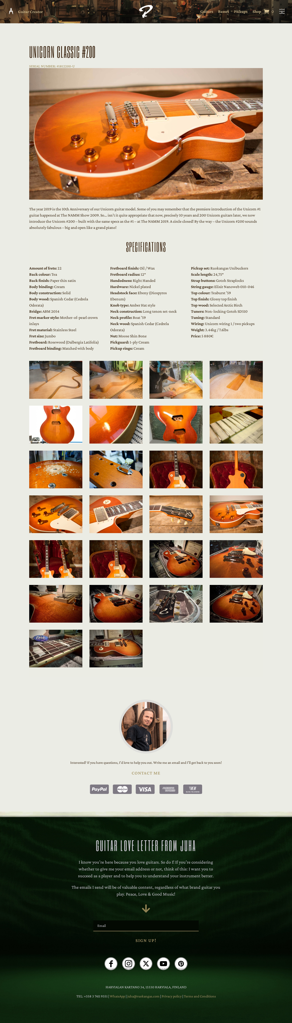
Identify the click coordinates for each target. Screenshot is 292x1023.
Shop (257, 12)
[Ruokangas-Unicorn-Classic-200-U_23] (176, 621)
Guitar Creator (30, 11)
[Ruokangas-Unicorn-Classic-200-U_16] (236, 531)
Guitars (206, 12)
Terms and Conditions (200, 996)
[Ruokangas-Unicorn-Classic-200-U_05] (55, 442)
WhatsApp (117, 996)
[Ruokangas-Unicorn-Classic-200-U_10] (116, 487)
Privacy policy (172, 996)
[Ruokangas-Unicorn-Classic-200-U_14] (116, 531)
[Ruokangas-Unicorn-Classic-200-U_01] (55, 397)
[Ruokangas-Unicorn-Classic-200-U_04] (236, 397)
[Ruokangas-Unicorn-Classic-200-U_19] (176, 576)
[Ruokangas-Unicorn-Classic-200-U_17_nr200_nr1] (55, 576)
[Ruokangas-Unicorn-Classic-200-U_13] (55, 531)
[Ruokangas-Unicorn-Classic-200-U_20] (236, 576)
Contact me (146, 772)
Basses (223, 12)
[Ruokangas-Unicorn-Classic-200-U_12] (236, 487)
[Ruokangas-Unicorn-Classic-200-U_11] (176, 487)
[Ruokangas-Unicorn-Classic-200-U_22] (116, 621)
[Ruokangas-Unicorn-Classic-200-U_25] (55, 666)
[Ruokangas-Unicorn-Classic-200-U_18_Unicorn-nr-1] (116, 576)
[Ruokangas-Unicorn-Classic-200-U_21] (55, 621)
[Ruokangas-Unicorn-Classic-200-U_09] (55, 487)
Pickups (241, 12)
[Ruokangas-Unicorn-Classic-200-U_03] (176, 397)
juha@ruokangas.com (143, 996)
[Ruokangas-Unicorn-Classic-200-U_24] (236, 621)
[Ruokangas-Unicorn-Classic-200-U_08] (236, 442)
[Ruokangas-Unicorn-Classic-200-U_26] (116, 666)
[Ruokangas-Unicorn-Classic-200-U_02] (116, 397)
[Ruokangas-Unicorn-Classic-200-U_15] (176, 531)
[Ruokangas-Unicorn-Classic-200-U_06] (116, 442)
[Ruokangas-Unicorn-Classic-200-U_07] (176, 442)
